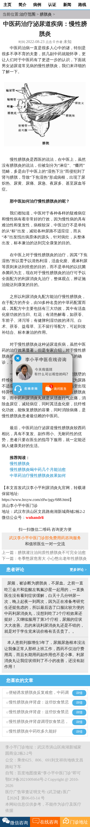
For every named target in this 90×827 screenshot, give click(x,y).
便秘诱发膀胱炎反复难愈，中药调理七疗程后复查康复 (39, 696)
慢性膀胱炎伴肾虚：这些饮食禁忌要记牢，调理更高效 (39, 706)
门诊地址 (75, 821)
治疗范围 (28, 14)
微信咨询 (19, 822)
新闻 (67, 4)
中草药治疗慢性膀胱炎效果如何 (38, 475)
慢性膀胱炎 (22, 463)
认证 (52, 4)
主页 (8, 4)
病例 (37, 4)
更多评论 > (79, 570)
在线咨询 (45, 821)
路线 (82, 4)
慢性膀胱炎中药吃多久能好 (33, 731)
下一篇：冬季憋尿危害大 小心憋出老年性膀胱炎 (44, 558)
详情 (79, 693)
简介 (22, 4)
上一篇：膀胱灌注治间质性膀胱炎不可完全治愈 (44, 552)
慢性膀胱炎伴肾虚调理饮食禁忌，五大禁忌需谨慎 (39, 725)
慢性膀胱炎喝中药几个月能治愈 (38, 469)
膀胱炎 (46, 14)
